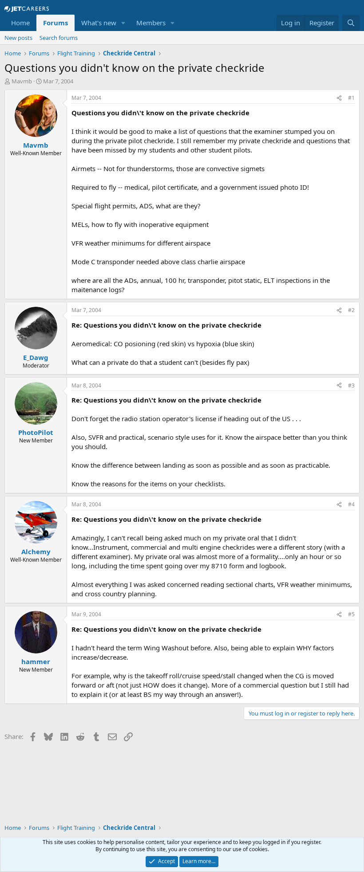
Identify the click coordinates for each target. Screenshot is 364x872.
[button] (123, 23)
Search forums (59, 38)
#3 (351, 385)
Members (151, 22)
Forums (55, 22)
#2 (351, 310)
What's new (98, 22)
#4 (351, 504)
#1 (351, 98)
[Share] (339, 98)
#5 (351, 614)
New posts (18, 38)
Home (20, 22)
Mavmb (22, 81)
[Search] (351, 23)
